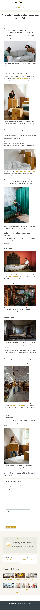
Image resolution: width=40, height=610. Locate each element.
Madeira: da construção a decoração (11, 559)
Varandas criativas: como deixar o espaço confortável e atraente (20, 591)
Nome (7, 506)
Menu (19, 7)
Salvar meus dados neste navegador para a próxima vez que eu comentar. (18, 524)
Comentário (8, 489)
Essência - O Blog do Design (13, 603)
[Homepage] (20, 2)
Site (7, 517)
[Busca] (22, 6)
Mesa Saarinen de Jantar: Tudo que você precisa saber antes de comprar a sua (28, 560)
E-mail (7, 511)
